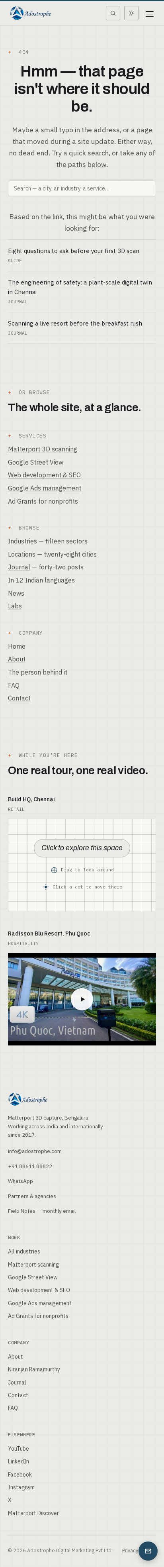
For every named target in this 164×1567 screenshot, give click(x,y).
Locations (21, 554)
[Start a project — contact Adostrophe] (148, 1551)
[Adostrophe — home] (31, 13)
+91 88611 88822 (30, 1166)
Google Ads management (44, 488)
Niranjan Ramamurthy (34, 1369)
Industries (22, 541)
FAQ (14, 685)
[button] (82, 865)
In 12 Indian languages (41, 580)
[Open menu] (150, 13)
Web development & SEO (44, 475)
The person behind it (37, 672)
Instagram (21, 1487)
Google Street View (35, 462)
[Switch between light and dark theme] (131, 13)
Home (16, 646)
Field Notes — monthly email (42, 1210)
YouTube (18, 1448)
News (16, 593)
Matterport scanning (33, 1264)
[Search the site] (113, 13)
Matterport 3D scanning (42, 449)
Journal (19, 567)
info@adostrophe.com (35, 1151)
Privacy (130, 1550)
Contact (19, 698)
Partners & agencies (32, 1196)
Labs (15, 606)
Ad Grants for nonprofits (43, 501)
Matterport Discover (33, 1513)
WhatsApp (20, 1181)
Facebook (20, 1474)
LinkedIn (18, 1461)
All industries (24, 1251)
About (16, 659)
